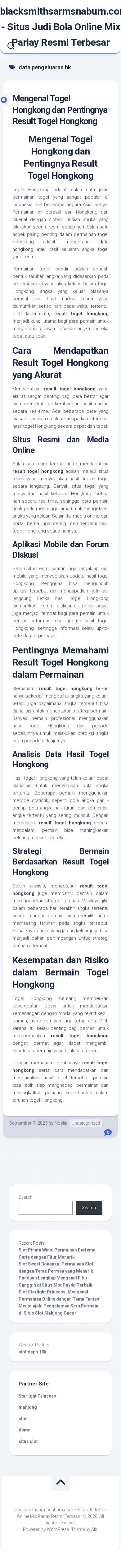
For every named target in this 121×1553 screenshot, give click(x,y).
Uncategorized (86, 1123)
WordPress (58, 1529)
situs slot (28, 1441)
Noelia (61, 1123)
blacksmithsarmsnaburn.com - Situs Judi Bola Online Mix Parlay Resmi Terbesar (60, 26)
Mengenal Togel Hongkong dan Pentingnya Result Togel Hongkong (59, 109)
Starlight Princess (37, 1396)
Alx (94, 1529)
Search (26, 1197)
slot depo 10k (33, 1351)
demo (25, 1429)
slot (23, 1418)
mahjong (28, 1407)
